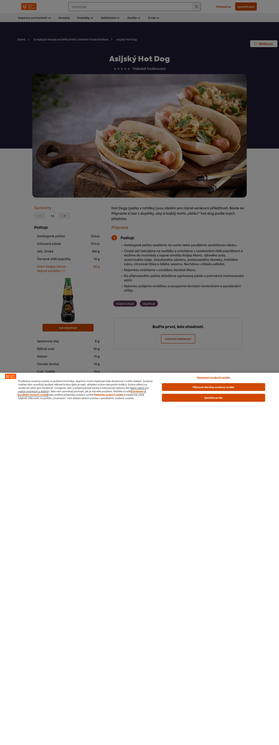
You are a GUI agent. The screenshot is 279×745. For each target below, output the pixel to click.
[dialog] (139, 558)
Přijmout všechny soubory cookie (213, 387)
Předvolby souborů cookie (108, 394)
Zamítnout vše (213, 397)
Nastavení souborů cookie (213, 377)
